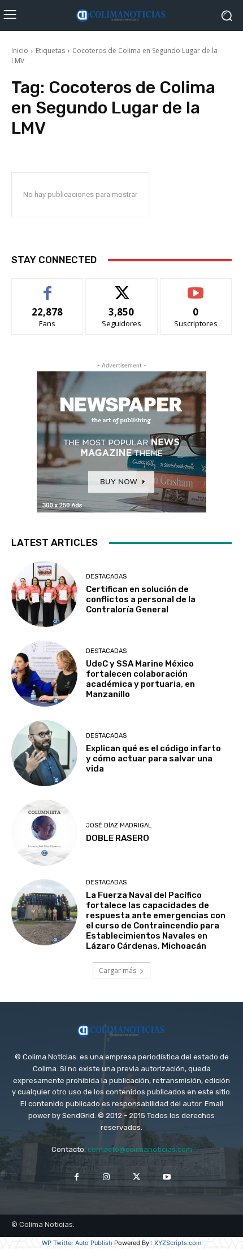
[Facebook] (77, 1177)
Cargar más (117, 970)
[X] (136, 1177)
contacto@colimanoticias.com (140, 1149)
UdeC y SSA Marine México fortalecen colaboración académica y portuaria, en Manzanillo (140, 679)
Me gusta (48, 287)
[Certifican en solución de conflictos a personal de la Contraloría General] (44, 594)
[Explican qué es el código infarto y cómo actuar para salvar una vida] (44, 753)
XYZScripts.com (178, 1243)
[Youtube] (166, 1177)
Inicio (19, 50)
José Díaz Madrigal (118, 825)
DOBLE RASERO (117, 838)
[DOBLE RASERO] (44, 833)
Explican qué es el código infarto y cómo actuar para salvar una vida (153, 758)
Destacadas (106, 576)
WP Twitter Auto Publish (77, 1243)
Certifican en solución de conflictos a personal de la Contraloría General (141, 599)
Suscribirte (196, 287)
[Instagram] (107, 1177)
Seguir (122, 287)
